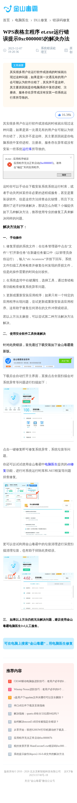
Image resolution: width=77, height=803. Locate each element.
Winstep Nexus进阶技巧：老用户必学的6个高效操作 (40, 689)
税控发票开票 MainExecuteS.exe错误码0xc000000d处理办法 (40, 745)
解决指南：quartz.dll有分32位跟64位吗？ (36, 713)
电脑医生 (22, 20)
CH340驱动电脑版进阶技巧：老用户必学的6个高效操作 (40, 681)
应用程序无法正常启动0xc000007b (33, 737)
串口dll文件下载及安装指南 (29, 705)
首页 (6, 20)
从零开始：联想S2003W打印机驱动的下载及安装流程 (40, 729)
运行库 (27, 149)
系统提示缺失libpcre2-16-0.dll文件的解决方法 (39, 754)
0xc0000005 (46, 163)
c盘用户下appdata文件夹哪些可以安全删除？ (39, 697)
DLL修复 (40, 20)
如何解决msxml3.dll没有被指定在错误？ (36, 721)
